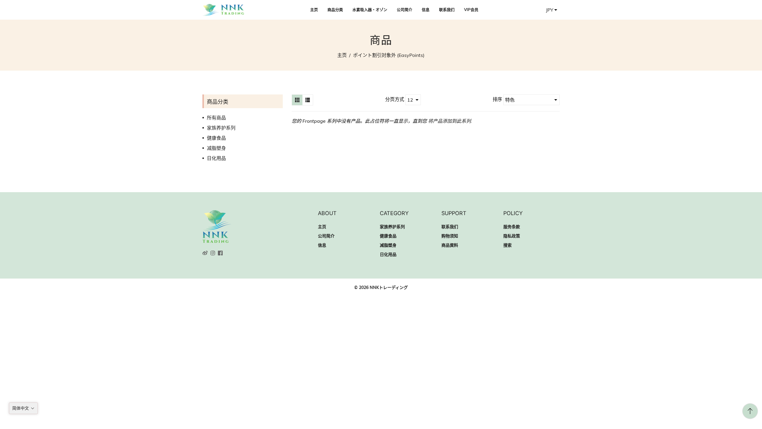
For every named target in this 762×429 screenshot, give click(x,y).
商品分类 (335, 9)
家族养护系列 (221, 128)
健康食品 (216, 138)
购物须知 (449, 236)
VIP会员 (471, 9)
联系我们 (447, 9)
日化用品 (216, 158)
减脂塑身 (216, 148)
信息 (426, 9)
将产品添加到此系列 (449, 121)
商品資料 (449, 245)
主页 (314, 9)
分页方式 (394, 99)
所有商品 (216, 118)
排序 (498, 99)
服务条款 (511, 226)
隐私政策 (511, 236)
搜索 (507, 245)
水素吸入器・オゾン (369, 9)
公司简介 (404, 9)
